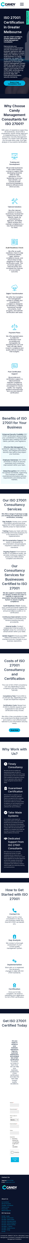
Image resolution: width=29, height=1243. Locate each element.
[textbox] (13, 1119)
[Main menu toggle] (22, 4)
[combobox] (14, 1119)
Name (11, 1102)
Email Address (13, 1123)
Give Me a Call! (14, 1159)
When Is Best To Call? (13, 1116)
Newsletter (12, 1137)
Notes (11, 1130)
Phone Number (13, 1109)
